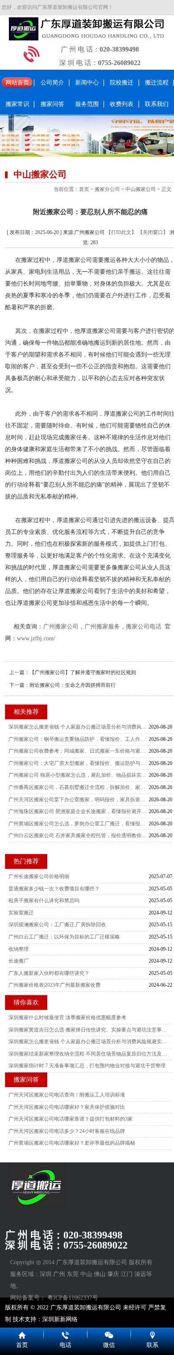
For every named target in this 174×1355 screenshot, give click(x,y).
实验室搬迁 (21, 913)
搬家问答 (52, 104)
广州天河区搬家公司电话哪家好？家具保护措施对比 (66, 1107)
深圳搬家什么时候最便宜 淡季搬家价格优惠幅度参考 (67, 1017)
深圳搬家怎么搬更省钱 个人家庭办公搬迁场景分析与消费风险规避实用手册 (78, 727)
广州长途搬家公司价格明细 (38, 876)
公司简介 (52, 82)
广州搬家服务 (102, 626)
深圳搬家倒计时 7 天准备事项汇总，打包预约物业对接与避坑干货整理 (87, 1066)
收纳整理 (18, 949)
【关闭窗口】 (153, 232)
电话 (65, 1345)
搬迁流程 (157, 82)
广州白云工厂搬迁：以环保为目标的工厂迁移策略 (64, 937)
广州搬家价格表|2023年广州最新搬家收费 (54, 985)
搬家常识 (17, 104)
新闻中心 (87, 82)
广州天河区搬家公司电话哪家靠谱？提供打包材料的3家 (70, 1119)
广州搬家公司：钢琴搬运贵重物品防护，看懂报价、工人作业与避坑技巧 (78, 739)
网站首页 (17, 82)
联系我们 (157, 104)
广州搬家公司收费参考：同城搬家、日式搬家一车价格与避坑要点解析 (78, 751)
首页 (84, 189)
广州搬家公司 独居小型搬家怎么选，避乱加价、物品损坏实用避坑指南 (78, 775)
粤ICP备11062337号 (72, 1298)
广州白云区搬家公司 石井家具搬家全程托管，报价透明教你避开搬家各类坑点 (78, 835)
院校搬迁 (121, 82)
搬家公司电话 (143, 626)
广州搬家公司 (61, 626)
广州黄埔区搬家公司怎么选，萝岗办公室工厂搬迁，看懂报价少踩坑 (78, 824)
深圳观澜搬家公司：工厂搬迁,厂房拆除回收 (57, 925)
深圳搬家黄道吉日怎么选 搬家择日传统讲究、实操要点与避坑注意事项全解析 (88, 1030)
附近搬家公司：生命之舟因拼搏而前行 (73, 685)
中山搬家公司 (140, 189)
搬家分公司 (107, 189)
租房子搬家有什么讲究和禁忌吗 (43, 900)
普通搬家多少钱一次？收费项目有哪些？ (54, 889)
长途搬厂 (18, 961)
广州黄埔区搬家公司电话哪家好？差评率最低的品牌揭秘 (71, 1143)
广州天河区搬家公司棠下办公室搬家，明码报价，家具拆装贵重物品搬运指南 (78, 800)
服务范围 (87, 104)
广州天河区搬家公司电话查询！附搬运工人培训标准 (66, 1095)
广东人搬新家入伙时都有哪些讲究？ (49, 973)
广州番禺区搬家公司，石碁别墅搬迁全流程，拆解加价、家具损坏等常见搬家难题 (78, 787)
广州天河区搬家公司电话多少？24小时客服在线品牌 (66, 1131)
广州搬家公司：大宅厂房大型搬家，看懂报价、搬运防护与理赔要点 (78, 763)
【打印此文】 (121, 232)
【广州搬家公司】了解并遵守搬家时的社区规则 (83, 672)
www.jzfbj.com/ (36, 638)
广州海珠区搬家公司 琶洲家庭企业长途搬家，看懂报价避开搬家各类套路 (78, 811)
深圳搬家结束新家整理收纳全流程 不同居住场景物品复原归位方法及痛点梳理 (88, 1054)
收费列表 (121, 104)
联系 (152, 1345)
